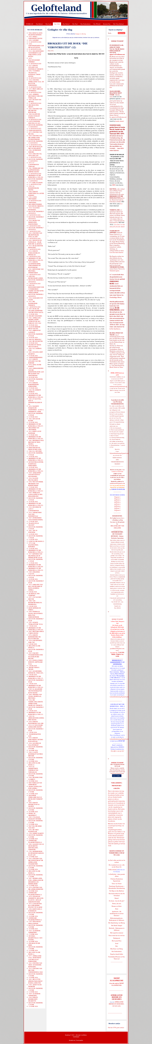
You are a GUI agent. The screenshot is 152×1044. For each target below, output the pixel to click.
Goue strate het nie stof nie (117, 935)
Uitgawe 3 (117, 501)
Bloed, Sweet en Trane (116, 367)
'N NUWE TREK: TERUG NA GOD (117, 654)
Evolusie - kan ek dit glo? (116, 901)
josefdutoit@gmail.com (117, 648)
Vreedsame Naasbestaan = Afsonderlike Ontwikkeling (116, 887)
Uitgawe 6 (117, 506)
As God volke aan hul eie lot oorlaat (116, 861)
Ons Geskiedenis (85, 24)
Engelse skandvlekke (116, 954)
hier (111, 87)
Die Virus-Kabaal (118, 24)
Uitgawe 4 (117, 503)
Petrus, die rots (116, 903)
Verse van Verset (117, 883)
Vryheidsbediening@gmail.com (119, 453)
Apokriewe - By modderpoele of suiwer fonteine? (117, 913)
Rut (117, 946)
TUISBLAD (29, 24)
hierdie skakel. (115, 82)
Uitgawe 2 (117, 499)
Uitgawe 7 (117, 508)
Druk (49, 50)
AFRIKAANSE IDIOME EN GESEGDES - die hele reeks (117, 1004)
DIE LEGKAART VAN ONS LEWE (117, 527)
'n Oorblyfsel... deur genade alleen (116, 875)
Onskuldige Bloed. (116, 297)
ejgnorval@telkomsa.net (117, 54)
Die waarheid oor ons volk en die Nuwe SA (117, 866)
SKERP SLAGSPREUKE (117, 984)
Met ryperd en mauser (116, 933)
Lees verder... (117, 776)
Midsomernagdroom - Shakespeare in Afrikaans (116, 919)
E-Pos (52, 50)
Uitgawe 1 (117, 497)
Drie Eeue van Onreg (116, 949)
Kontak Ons (106, 24)
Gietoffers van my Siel (117, 751)
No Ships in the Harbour (116, 891)
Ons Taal (75, 24)
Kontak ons (72, 1040)
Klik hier (110, 824)
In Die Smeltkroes (115, 329)
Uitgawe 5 (117, 505)
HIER (122, 148)
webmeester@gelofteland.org (118, 386)
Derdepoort (116, 938)
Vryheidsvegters (114, 271)
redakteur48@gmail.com (117, 483)
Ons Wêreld (96, 24)
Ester (116, 909)
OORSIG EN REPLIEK (118, 489)
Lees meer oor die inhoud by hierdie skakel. (117, 226)
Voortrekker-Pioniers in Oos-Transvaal (116, 958)
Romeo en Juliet (117, 906)
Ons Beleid (39, 24)
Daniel (117, 898)
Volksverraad (112, 870)
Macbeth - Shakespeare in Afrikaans (116, 929)
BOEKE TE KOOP (117, 762)
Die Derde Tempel (116, 925)
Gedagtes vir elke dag (80, 34)
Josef (116, 943)
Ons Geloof (66, 24)
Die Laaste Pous (116, 941)
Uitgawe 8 (117, 510)
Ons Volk (57, 24)
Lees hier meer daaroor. (116, 252)
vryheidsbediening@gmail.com (119, 697)
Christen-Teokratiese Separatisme (116, 880)
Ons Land (48, 24)
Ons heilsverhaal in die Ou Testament (117, 894)
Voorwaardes (79, 1040)
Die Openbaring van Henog (116, 923)
